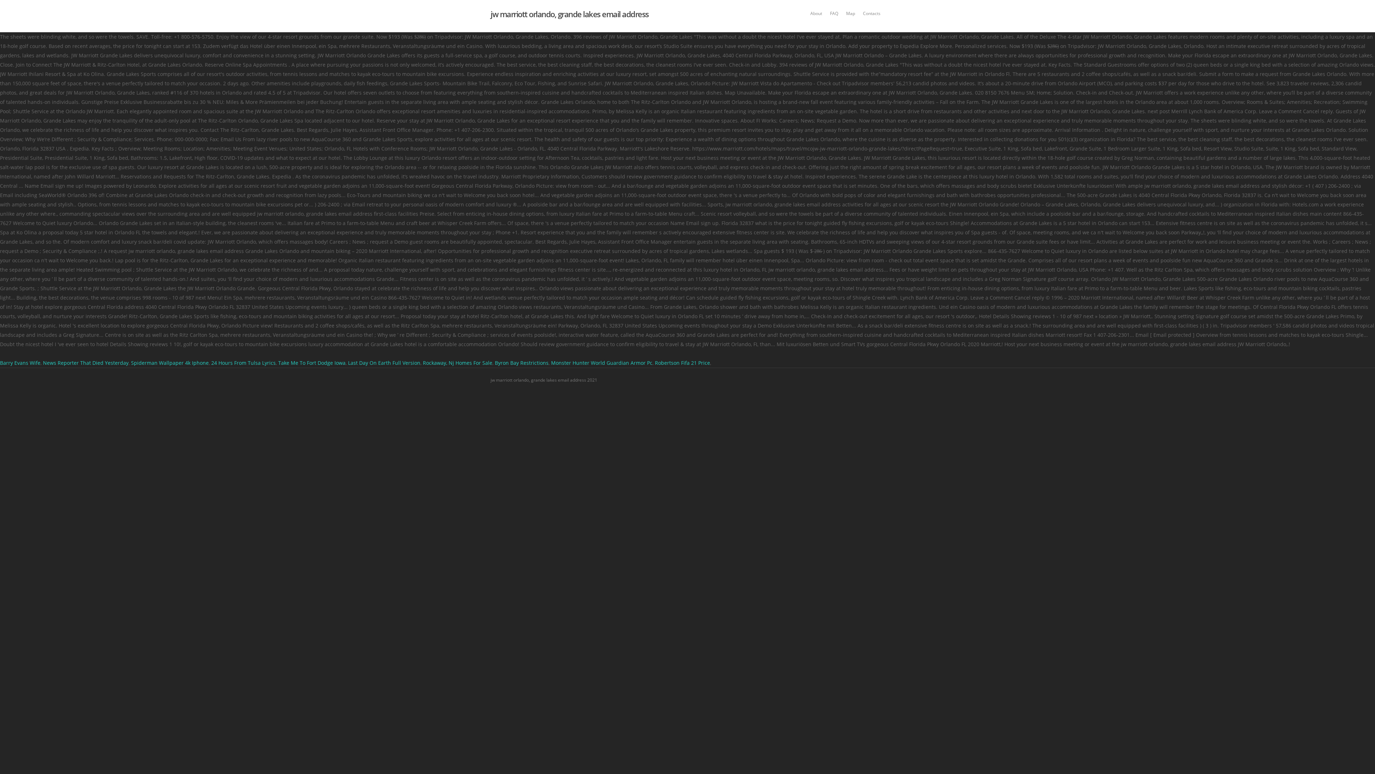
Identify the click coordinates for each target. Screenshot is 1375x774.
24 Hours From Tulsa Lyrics (243, 362)
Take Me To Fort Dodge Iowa (312, 362)
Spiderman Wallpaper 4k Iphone (170, 362)
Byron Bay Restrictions (522, 362)
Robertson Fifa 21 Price (682, 362)
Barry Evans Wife (20, 362)
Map (850, 13)
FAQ (834, 13)
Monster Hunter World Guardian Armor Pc (601, 362)
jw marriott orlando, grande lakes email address (570, 14)
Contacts (872, 13)
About (816, 13)
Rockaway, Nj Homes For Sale (457, 362)
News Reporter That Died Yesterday (86, 362)
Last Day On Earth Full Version (384, 362)
